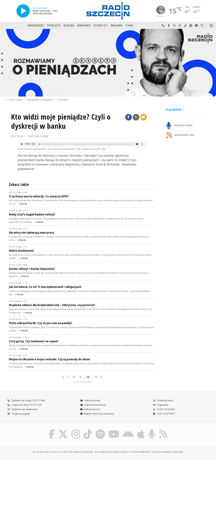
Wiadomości (36, 25)
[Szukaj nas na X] (63, 429)
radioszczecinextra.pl (94, 404)
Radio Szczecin (16, 99)
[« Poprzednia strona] (63, 377)
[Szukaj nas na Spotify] (100, 429)
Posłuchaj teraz (164, 400)
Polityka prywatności (140, 452)
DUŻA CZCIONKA (165, 409)
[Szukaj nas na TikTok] (88, 429)
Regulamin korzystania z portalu (112, 452)
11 (95, 377)
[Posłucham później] (103, 148)
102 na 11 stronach (82, 382)
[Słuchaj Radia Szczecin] (23, 11)
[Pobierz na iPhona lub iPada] (140, 429)
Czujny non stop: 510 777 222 (26, 404)
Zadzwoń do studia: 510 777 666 (28, 400)
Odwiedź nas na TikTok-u (185, 25)
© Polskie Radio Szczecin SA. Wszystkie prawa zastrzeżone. (63, 452)
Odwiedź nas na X (174, 25)
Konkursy (84, 25)
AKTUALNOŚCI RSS (184, 134)
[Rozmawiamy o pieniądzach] (108, 62)
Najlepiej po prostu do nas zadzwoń (163, 25)
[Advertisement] (29, 483)
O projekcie (62, 99)
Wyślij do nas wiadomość (196, 25)
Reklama (117, 25)
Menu (211, 25)
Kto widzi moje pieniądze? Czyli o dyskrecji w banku (61, 121)
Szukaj (202, 25)
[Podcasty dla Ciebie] (151, 429)
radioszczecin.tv (92, 409)
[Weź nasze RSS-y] (163, 429)
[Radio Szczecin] (108, 11)
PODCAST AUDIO (183, 125)
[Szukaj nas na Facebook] (52, 429)
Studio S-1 (101, 25)
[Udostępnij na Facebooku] (128, 117)
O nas (129, 25)
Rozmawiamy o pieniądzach (40, 99)
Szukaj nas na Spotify (191, 25)
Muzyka (69, 25)
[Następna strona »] (101, 377)
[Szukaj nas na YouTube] (114, 429)
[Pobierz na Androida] (128, 429)
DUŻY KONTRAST (165, 413)
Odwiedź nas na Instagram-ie (180, 25)
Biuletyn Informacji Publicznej (99, 413)
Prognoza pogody (20, 413)
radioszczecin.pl (92, 400)
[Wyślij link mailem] (143, 117)
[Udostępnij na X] (136, 117)
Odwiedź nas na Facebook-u (169, 25)
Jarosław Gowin (38, 136)
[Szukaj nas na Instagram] (76, 429)
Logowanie (162, 404)
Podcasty (53, 25)
